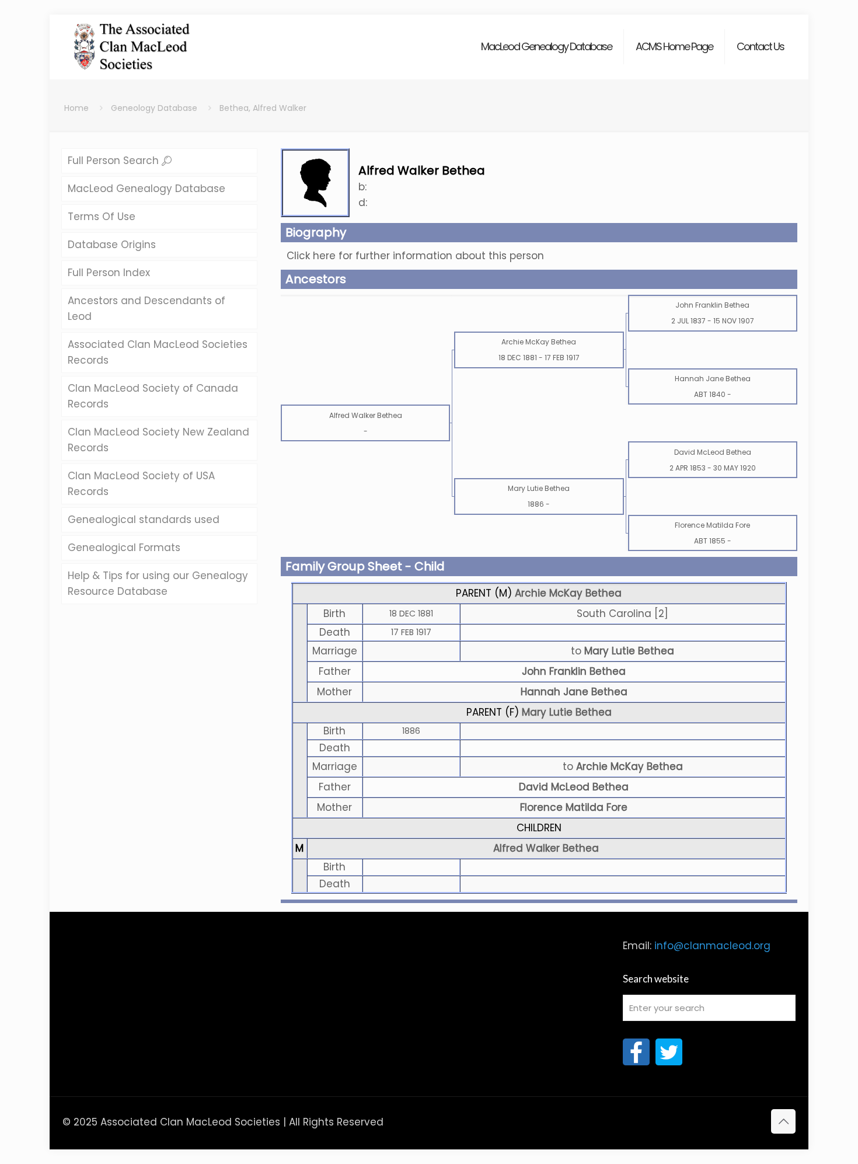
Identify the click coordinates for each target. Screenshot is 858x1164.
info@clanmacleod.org (712, 946)
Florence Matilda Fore (573, 807)
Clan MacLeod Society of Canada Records (153, 396)
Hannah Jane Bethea (574, 692)
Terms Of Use (101, 217)
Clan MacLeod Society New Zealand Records (158, 440)
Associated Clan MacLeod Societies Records (157, 352)
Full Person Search (115, 161)
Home (76, 108)
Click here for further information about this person (415, 256)
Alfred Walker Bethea (546, 848)
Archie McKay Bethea (568, 593)
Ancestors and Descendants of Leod (146, 308)
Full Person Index (109, 273)
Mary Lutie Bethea (567, 712)
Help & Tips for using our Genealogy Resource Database (158, 583)
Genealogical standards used (143, 520)
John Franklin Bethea (574, 671)
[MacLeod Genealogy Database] (132, 41)
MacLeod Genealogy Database (146, 189)
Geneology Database (154, 108)
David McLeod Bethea (574, 787)
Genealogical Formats (124, 548)
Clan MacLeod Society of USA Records (141, 484)
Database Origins (112, 245)
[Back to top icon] (783, 1121)
